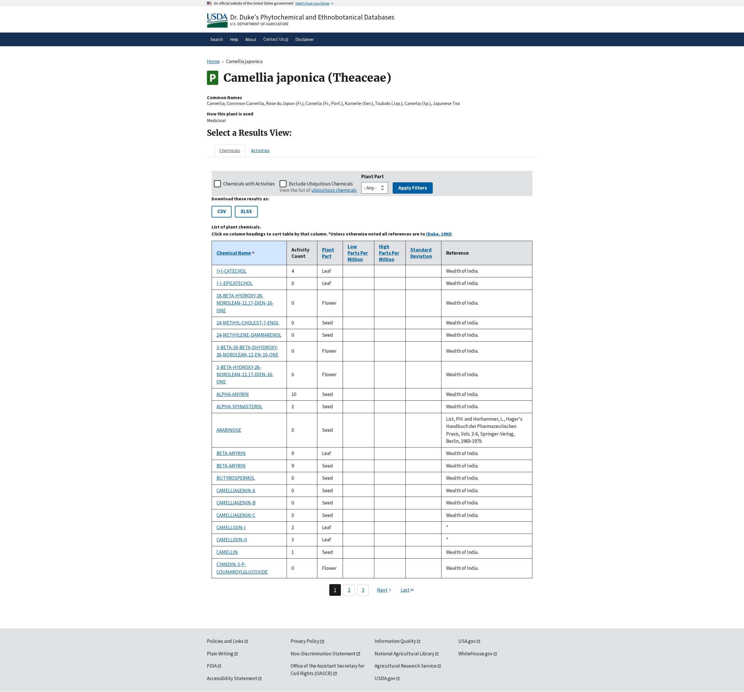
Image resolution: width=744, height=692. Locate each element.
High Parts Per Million (389, 253)
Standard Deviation (421, 253)
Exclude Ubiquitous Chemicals (321, 184)
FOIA (212, 666)
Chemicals (229, 150)
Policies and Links (225, 641)
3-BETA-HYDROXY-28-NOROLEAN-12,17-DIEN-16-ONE (245, 374)
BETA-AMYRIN (231, 453)
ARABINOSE (229, 430)
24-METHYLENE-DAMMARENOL (249, 335)
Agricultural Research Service (406, 666)
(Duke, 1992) (439, 234)
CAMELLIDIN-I (231, 527)
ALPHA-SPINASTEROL (239, 406)
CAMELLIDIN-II (232, 539)
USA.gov (467, 641)
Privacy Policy (305, 641)
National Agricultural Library (404, 653)
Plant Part (372, 176)
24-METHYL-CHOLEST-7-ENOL (248, 323)
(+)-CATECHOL (231, 271)
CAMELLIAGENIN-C (236, 515)
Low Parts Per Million (358, 253)
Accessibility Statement (232, 678)
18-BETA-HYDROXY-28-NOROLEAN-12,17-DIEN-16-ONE (245, 303)
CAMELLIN (227, 552)
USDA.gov (385, 678)
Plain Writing (220, 653)
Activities (260, 150)
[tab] (230, 150)
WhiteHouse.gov (475, 653)
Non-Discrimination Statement (323, 653)
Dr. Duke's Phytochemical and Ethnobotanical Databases (312, 17)
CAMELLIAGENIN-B (236, 503)
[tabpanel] (372, 383)
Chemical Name (236, 253)
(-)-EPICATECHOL (235, 283)
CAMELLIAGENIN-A (236, 490)
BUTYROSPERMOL (236, 478)
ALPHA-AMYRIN (233, 394)
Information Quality (395, 641)
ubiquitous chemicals (334, 190)
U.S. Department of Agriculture (259, 23)
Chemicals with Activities (249, 184)
